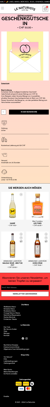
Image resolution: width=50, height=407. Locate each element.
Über (5, 331)
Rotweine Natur (9, 309)
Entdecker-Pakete (10, 319)
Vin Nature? (8, 357)
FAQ (5, 359)
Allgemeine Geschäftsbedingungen (16, 349)
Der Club (7, 327)
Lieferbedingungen (11, 361)
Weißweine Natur (10, 307)
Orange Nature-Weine (12, 313)
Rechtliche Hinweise (11, 345)
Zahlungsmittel (9, 363)
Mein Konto (8, 370)
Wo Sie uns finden (10, 329)
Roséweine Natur (10, 311)
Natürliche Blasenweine (12, 315)
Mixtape (6, 333)
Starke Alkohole (9, 317)
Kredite (6, 396)
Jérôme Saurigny (25, 15)
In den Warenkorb (29, 112)
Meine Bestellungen (11, 372)
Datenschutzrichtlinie (11, 347)
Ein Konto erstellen (10, 374)
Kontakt (6, 335)
